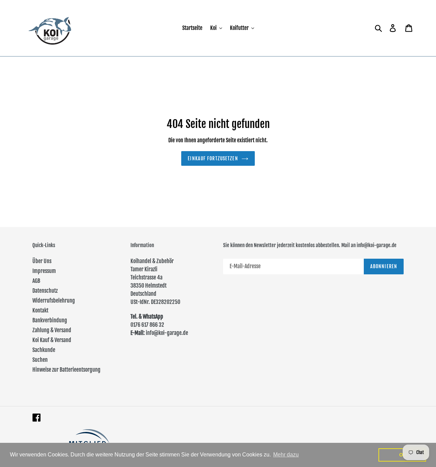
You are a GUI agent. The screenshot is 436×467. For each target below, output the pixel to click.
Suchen (40, 359)
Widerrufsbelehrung (53, 300)
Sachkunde (43, 350)
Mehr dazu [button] (286, 454)
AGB (36, 280)
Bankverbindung (49, 320)
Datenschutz (45, 290)
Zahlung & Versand (51, 330)
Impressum (44, 271)
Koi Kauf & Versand (51, 340)
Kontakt (40, 310)
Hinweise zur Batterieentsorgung (66, 369)
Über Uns (41, 261)
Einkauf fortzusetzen (213, 158)
